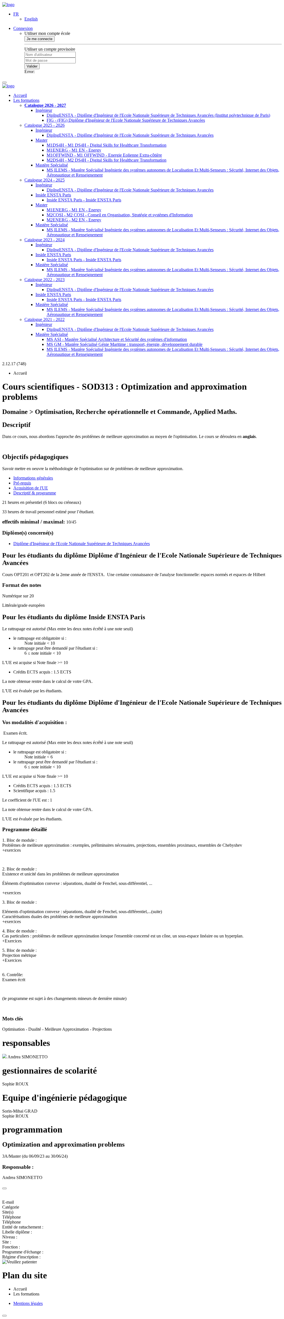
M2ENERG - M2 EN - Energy (74, 219)
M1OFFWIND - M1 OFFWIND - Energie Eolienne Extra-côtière (104, 155)
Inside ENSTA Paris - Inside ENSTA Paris (84, 200)
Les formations (26, 100)
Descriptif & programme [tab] (34, 493)
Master (41, 140)
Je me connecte (39, 39)
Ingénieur (44, 110)
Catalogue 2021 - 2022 (44, 319)
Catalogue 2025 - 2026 (44, 125)
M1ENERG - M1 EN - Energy (74, 150)
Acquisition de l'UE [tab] (30, 488)
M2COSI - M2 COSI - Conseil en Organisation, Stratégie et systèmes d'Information (120, 215)
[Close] (4, 1188)
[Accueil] (8, 4)
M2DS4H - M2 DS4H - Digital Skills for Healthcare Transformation (106, 160)
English (31, 19)
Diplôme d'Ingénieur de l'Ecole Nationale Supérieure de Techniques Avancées (81, 543)
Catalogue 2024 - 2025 (44, 180)
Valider (32, 66)
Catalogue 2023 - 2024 (44, 239)
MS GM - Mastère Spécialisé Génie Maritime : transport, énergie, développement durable (124, 344)
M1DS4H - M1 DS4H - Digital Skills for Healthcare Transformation (106, 145)
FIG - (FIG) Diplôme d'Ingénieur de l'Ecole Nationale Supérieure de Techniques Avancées (126, 120)
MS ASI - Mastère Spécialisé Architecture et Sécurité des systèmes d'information (117, 339)
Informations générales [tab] (33, 478)
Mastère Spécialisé (52, 165)
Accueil (20, 95)
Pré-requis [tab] (22, 483)
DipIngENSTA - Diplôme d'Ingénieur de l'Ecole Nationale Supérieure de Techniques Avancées (130, 135)
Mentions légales (28, 1303)
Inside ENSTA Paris (53, 195)
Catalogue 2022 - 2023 (44, 279)
